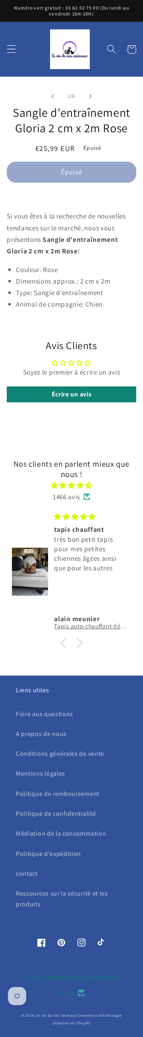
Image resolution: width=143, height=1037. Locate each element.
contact (27, 873)
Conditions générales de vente (60, 753)
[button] (11, 49)
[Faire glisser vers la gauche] (53, 96)
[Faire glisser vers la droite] (90, 96)
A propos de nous (41, 734)
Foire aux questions (44, 714)
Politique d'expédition (48, 854)
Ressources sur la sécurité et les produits (62, 898)
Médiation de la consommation (61, 833)
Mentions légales (40, 773)
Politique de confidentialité (56, 813)
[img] (71, 485)
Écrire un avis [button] (72, 394)
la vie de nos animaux (57, 1015)
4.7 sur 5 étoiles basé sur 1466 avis (71, 977)
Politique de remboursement (57, 794)
